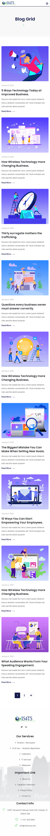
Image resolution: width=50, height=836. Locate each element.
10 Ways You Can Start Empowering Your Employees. (22, 520)
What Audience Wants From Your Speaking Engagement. (24, 663)
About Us (26, 779)
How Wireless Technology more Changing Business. (23, 164)
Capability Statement (26, 785)
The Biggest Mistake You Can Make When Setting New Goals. (23, 449)
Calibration (26, 754)
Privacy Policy (26, 790)
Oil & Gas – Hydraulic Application (26, 748)
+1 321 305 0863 (27, 820)
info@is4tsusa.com (28, 826)
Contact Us (26, 796)
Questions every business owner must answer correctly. (23, 306)
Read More (6, 111)
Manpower (26, 765)
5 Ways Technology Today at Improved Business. (21, 92)
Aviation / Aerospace (26, 743)
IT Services (26, 759)
